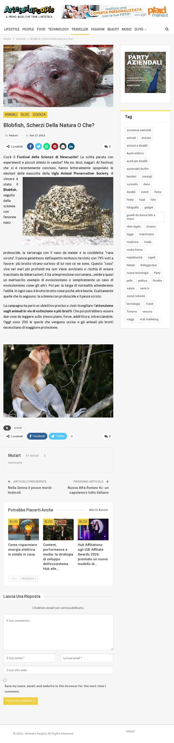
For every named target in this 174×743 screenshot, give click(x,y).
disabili (131, 192)
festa (158, 192)
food (142, 199)
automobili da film (138, 168)
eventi (145, 192)
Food (41, 29)
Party (157, 273)
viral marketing (149, 319)
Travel (149, 303)
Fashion (97, 29)
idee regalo (134, 226)
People (28, 29)
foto (153, 199)
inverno (151, 226)
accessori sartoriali (139, 130)
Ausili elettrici (135, 153)
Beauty (113, 29)
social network (136, 296)
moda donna (135, 249)
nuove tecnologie (137, 273)
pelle (130, 280)
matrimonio (146, 234)
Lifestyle (11, 29)
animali (18, 428)
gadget (148, 207)
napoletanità (134, 257)
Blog (25, 114)
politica (142, 280)
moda (147, 242)
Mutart (130, 731)
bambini (131, 176)
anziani (146, 138)
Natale (131, 265)
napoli (151, 257)
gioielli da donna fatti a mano (141, 217)
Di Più (139, 29)
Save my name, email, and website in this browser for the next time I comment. (55, 688)
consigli (147, 176)
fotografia (133, 207)
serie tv (145, 288)
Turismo (132, 311)
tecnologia (133, 303)
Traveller (80, 29)
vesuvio (147, 311)
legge (130, 234)
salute (131, 288)
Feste (130, 199)
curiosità (132, 184)
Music (127, 29)
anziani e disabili (137, 145)
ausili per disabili (137, 161)
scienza (39, 114)
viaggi (130, 319)
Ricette (157, 280)
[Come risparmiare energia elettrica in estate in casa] (23, 529)
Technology (58, 29)
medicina (132, 242)
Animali (11, 114)
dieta (146, 184)
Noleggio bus (148, 265)
